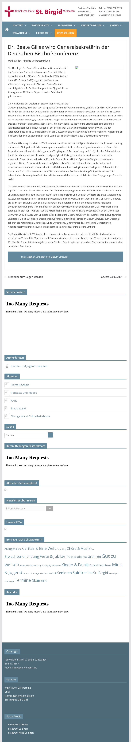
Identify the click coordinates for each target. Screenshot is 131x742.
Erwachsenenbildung (21, 556)
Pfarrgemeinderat (40, 573)
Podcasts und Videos (24, 392)
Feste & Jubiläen (54, 556)
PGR (50, 573)
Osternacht (27, 573)
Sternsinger (9, 581)
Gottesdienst (77, 557)
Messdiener (104, 565)
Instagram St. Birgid (17, 728)
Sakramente (65, 25)
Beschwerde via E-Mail (16, 699)
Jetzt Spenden (65, 32)
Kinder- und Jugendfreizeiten (29, 366)
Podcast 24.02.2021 (111, 277)
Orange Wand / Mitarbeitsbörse (30, 416)
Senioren (64, 572)
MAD (94, 565)
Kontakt (17, 25)
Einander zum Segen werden (25, 277)
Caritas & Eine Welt (39, 548)
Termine (23, 580)
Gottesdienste (40, 25)
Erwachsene (19, 32)
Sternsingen (114, 573)
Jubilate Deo (55, 565)
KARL (14, 400)
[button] (24, 25)
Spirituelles (82, 572)
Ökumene (39, 580)
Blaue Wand (18, 408)
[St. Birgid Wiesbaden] (7, 29)
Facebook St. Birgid (17, 724)
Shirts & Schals (20, 385)
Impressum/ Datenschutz (17, 687)
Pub (55, 573)
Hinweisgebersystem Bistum (19, 695)
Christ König (61, 549)
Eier (92, 549)
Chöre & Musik (78, 548)
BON (20, 549)
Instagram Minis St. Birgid (20, 732)
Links (7, 691)
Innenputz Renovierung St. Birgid (35, 565)
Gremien (94, 556)
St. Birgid (100, 572)
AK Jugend (10, 549)
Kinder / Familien (91, 25)
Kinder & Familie (76, 564)
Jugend (114, 25)
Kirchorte (42, 32)
